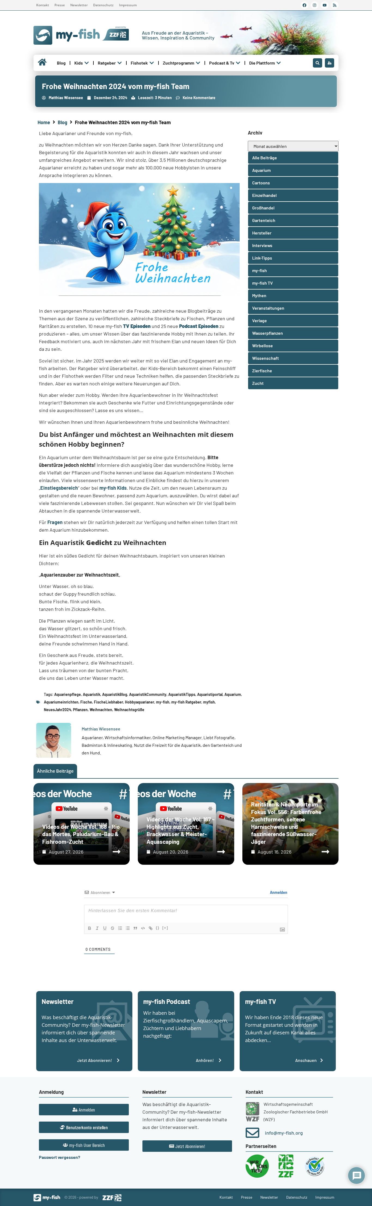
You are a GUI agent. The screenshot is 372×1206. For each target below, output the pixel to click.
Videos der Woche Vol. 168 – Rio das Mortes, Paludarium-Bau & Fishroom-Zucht (81, 834)
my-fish (162, 702)
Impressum (128, 5)
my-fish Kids (113, 488)
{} (158, 928)
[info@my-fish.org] (252, 1133)
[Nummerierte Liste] (120, 928)
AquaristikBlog (114, 694)
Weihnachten (101, 709)
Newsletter (79, 5)
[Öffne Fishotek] (151, 63)
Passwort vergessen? (59, 1157)
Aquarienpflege (67, 694)
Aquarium (232, 694)
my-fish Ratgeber (186, 702)
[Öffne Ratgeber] (119, 63)
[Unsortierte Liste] (128, 928)
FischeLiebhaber (108, 702)
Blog (62, 122)
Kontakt (42, 5)
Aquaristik (91, 694)
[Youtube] (324, 5)
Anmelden (278, 892)
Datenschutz (103, 5)
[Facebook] (304, 5)
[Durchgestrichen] (112, 928)
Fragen (55, 522)
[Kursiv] (97, 928)
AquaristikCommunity (147, 694)
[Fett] (89, 928)
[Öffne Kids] (86, 63)
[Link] (150, 928)
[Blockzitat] (135, 928)
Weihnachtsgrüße (129, 709)
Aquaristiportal (209, 694)
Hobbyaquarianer (139, 702)
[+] (165, 928)
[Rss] (335, 5)
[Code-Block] (143, 928)
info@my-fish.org (284, 1133)
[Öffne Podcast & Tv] (238, 63)
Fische (86, 702)
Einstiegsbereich (59, 488)
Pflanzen (80, 709)
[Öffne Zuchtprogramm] (198, 63)
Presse (59, 5)
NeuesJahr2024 (57, 709)
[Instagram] (314, 5)
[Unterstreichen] (105, 928)
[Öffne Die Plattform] (278, 63)
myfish (209, 702)
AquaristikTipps (181, 694)
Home (44, 122)
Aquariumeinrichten (61, 702)
